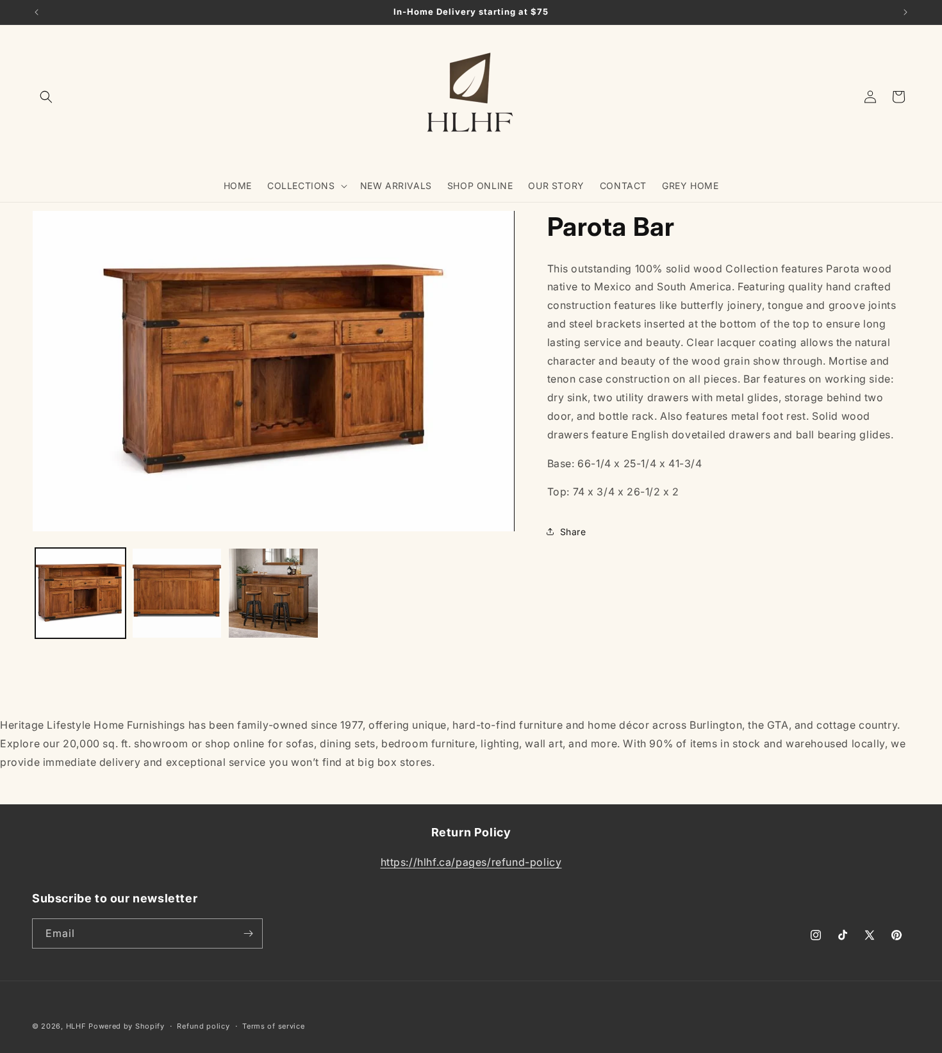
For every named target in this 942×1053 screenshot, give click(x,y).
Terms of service (273, 1026)
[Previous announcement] (36, 12)
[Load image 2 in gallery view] (177, 593)
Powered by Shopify (126, 1026)
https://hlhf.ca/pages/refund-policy (471, 862)
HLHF (76, 1026)
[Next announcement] (905, 12)
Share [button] (573, 531)
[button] (46, 97)
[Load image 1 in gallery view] (80, 593)
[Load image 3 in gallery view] (273, 593)
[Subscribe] (248, 933)
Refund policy (203, 1026)
